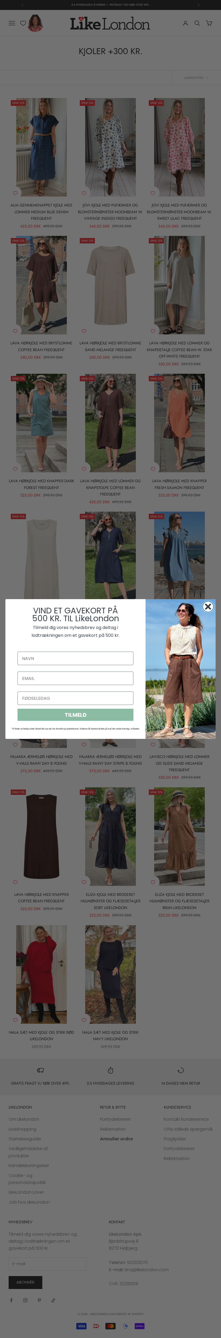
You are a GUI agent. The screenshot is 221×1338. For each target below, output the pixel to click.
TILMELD (76, 715)
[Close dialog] (208, 606)
